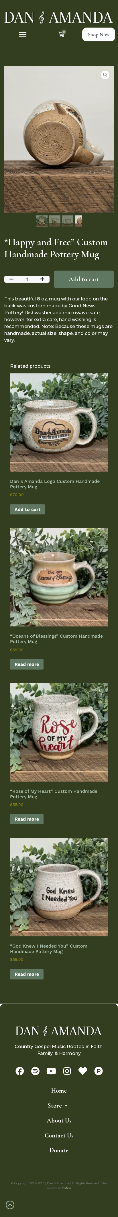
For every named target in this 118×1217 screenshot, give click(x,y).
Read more (27, 664)
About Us (59, 1120)
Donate (59, 1150)
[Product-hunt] (98, 1071)
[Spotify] (35, 1071)
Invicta (66, 1187)
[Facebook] (19, 1071)
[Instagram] (67, 1071)
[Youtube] (51, 1071)
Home (59, 1090)
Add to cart (84, 279)
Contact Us (59, 1135)
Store (55, 1105)
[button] (22, 34)
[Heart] (82, 1071)
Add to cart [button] (27, 509)
